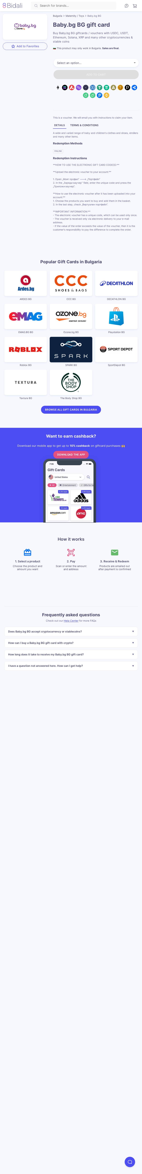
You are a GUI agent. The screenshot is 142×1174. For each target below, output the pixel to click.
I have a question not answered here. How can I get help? (45, 665)
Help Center (71, 620)
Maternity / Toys (75, 15)
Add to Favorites (28, 46)
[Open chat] (130, 1162)
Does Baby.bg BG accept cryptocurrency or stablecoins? (45, 631)
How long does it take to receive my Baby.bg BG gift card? (45, 654)
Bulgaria (57, 15)
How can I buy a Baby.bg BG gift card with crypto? (40, 643)
